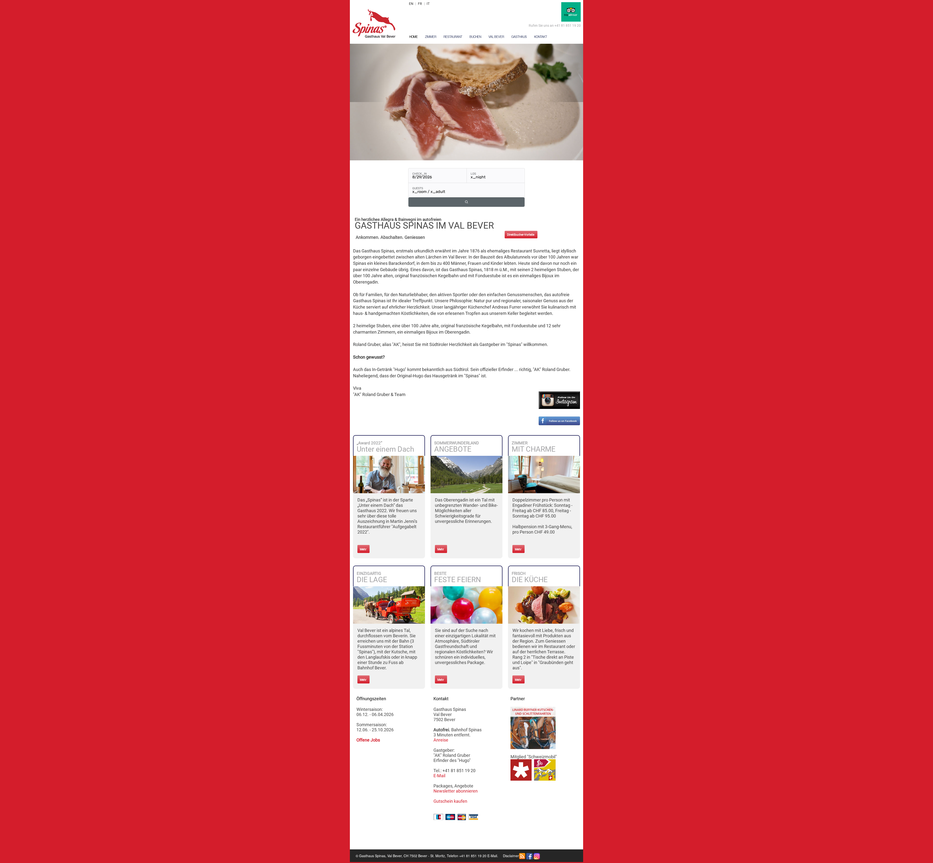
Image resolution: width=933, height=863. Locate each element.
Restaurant (452, 36)
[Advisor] (571, 11)
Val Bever (496, 36)
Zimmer (430, 36)
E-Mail (439, 775)
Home (413, 36)
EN (411, 4)
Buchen (475, 36)
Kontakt (540, 36)
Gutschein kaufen (450, 801)
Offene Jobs (368, 739)
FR (420, 4)
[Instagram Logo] (537, 855)
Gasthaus (519, 36)
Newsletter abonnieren (455, 791)
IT (428, 4)
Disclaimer (511, 855)
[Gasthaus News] (522, 855)
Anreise (440, 739)
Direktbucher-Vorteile (520, 234)
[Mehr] (389, 474)
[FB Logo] (529, 855)
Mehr (363, 549)
